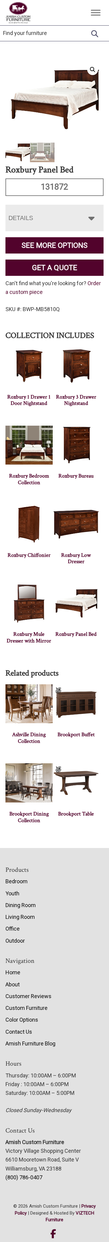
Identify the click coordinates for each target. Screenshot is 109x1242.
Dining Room (20, 905)
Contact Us (18, 1032)
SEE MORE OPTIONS (54, 245)
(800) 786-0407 (23, 1177)
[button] (92, 69)
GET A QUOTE (54, 267)
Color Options (21, 1020)
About (12, 984)
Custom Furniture (26, 1008)
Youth (12, 893)
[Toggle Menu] (96, 12)
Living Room (20, 917)
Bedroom (16, 881)
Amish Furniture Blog (30, 1043)
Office (12, 928)
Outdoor (15, 941)
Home (12, 972)
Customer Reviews (28, 996)
